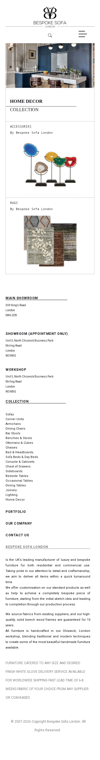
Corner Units (15, 419)
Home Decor (15, 499)
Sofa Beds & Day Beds (22, 457)
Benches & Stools (19, 438)
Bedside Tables (17, 476)
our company (19, 523)
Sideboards (14, 471)
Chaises (11, 447)
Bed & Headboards (19, 452)
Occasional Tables (19, 481)
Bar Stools (13, 433)
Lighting (12, 495)
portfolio (16, 512)
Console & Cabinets (20, 462)
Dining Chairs (15, 428)
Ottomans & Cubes (19, 443)
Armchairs (13, 424)
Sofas (10, 414)
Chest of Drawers (18, 466)
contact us (17, 535)
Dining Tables (16, 485)
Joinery (11, 490)
